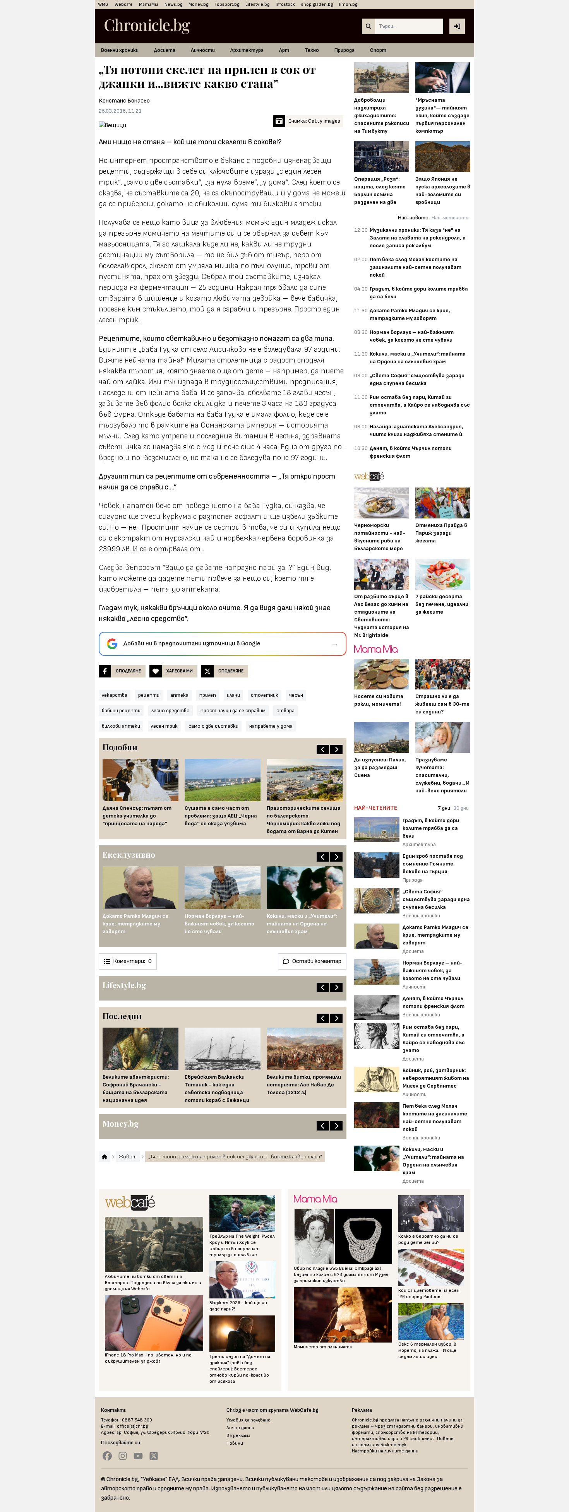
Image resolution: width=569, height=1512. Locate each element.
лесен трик (164, 726)
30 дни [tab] (461, 808)
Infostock (285, 4)
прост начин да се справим (233, 710)
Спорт (378, 50)
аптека (179, 695)
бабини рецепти (121, 710)
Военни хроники (120, 50)
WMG (103, 4)
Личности (203, 50)
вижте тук (393, 1445)
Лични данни (240, 1428)
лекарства (114, 695)
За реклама (238, 1435)
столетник (264, 695)
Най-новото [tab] (413, 217)
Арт (284, 50)
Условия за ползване (248, 1420)
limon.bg (348, 4)
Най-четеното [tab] (450, 217)
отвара (285, 710)
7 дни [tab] (444, 808)
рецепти (148, 695)
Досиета (164, 50)
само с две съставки (213, 726)
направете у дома (271, 726)
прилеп (207, 695)
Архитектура (247, 50)
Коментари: (132, 961)
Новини (234, 1443)
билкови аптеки (121, 726)
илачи (233, 695)
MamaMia (148, 4)
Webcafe (124, 4)
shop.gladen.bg (317, 4)
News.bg (173, 4)
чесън (296, 695)
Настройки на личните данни (385, 1451)
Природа (344, 50)
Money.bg (198, 4)
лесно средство (170, 710)
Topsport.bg (226, 4)
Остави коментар (316, 961)
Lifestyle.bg (257, 4)
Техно (312, 50)
